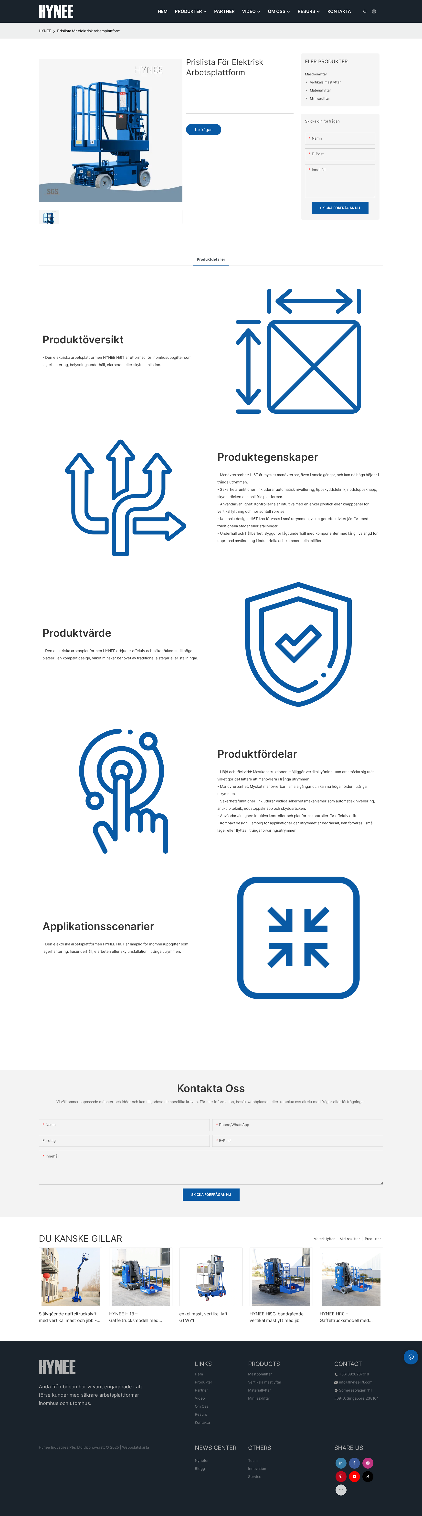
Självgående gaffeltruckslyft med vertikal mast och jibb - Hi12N (68, 1317)
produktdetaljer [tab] (211, 259)
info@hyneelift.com (355, 1382)
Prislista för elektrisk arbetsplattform (88, 31)
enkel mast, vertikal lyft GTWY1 (203, 1317)
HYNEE (45, 31)
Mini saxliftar (350, 1239)
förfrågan (203, 129)
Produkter (373, 1239)
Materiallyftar (324, 1239)
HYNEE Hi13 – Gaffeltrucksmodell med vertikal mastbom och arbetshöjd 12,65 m (133, 1317)
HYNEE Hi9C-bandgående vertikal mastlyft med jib (277, 1317)
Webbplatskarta (135, 1447)
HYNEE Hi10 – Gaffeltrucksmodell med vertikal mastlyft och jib (344, 1317)
